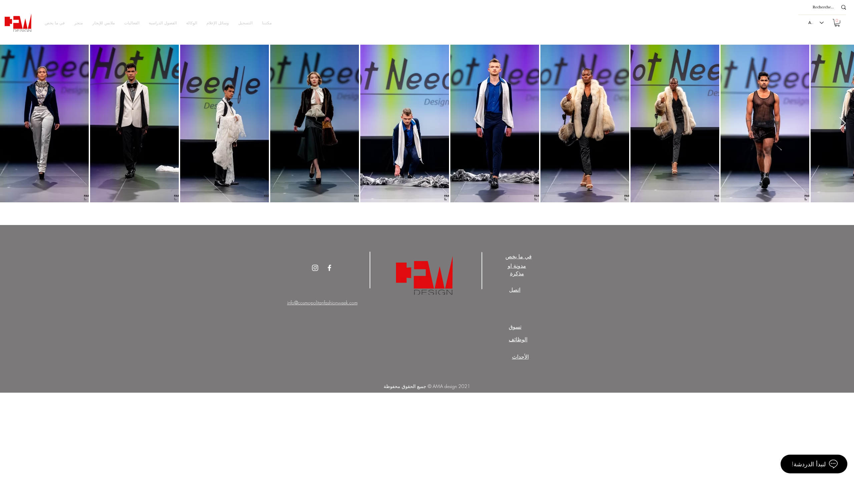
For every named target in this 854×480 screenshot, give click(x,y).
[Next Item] (842, 123)
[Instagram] (315, 268)
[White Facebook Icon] (329, 268)
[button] (78, 23)
